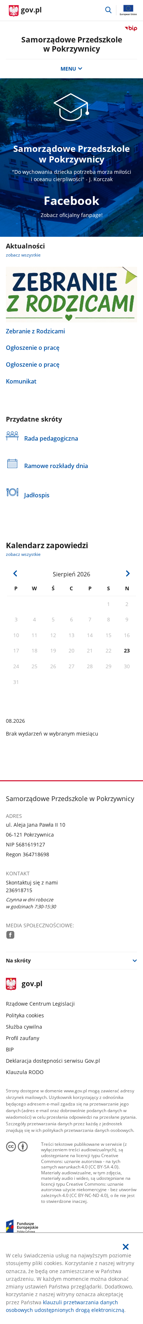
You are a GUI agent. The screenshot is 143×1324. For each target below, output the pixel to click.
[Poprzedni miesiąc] (15, 573)
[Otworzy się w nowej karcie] (10, 934)
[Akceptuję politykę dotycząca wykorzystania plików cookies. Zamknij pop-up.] (126, 1246)
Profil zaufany (22, 1038)
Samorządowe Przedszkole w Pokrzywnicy (71, 44)
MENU (68, 68)
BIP (10, 1049)
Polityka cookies (25, 1015)
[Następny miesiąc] (127, 573)
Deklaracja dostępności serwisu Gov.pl (53, 1060)
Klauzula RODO (25, 1072)
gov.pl (32, 984)
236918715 (19, 890)
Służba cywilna (24, 1026)
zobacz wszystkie (23, 255)
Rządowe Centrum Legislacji (40, 1003)
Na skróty (18, 960)
